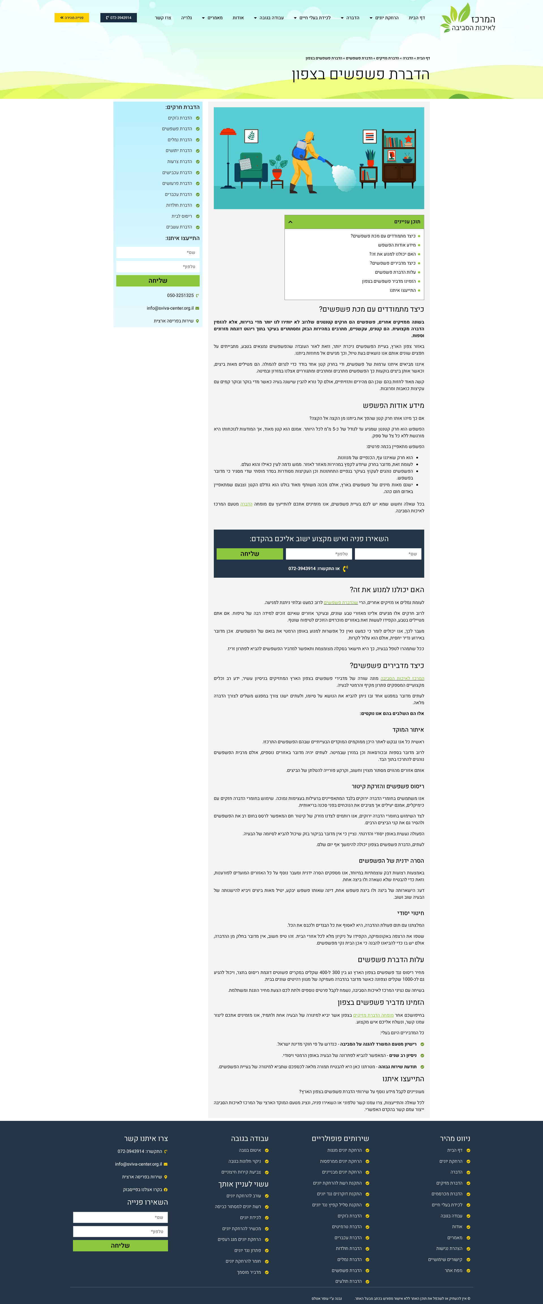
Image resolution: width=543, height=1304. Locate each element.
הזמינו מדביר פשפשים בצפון (389, 281)
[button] (290, 222)
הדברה (352, 17)
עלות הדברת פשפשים (395, 272)
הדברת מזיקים (387, 58)
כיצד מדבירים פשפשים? (393, 263)
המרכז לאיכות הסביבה (402, 678)
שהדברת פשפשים (341, 602)
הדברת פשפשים (359, 58)
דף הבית (417, 17)
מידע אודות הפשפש (397, 245)
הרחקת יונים (387, 17)
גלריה (186, 17)
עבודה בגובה (272, 17)
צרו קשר (163, 17)
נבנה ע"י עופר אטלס (327, 1298)
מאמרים (215, 17)
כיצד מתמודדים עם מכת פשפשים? (383, 236)
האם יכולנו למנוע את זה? (392, 254)
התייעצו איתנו (403, 290)
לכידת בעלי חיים (315, 17)
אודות (238, 17)
